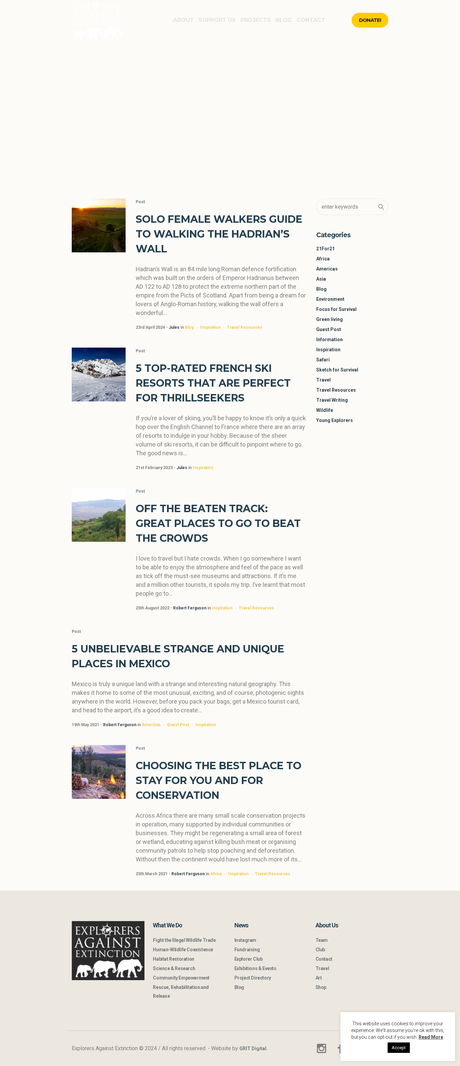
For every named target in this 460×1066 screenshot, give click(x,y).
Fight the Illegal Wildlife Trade (184, 940)
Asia (321, 279)
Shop (321, 987)
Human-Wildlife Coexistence (183, 949)
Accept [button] (399, 1047)
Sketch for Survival (337, 369)
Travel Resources (244, 327)
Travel (323, 380)
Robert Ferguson (189, 608)
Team (322, 940)
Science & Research (174, 968)
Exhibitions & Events (255, 968)
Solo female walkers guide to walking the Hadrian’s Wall (219, 234)
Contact (324, 959)
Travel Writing (332, 400)
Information (329, 339)
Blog (189, 327)
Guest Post (178, 724)
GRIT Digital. (253, 1048)
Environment (330, 299)
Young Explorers (334, 420)
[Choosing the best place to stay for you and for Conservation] (99, 772)
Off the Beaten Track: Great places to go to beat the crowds (218, 523)
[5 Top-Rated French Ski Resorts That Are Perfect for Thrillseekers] (99, 374)
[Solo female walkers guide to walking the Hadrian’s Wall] (99, 225)
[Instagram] (321, 1048)
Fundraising (247, 949)
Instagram (245, 940)
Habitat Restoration (173, 959)
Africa (216, 874)
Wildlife (324, 410)
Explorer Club (248, 959)
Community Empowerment (181, 978)
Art (319, 978)
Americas (151, 724)
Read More (431, 1037)
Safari (323, 359)
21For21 (325, 248)
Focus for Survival (336, 309)
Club (320, 949)
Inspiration (210, 327)
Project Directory (252, 978)
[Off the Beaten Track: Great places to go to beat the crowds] (99, 515)
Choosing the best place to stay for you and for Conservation (218, 780)
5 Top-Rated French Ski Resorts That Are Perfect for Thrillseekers (213, 383)
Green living (329, 319)
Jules (174, 327)
